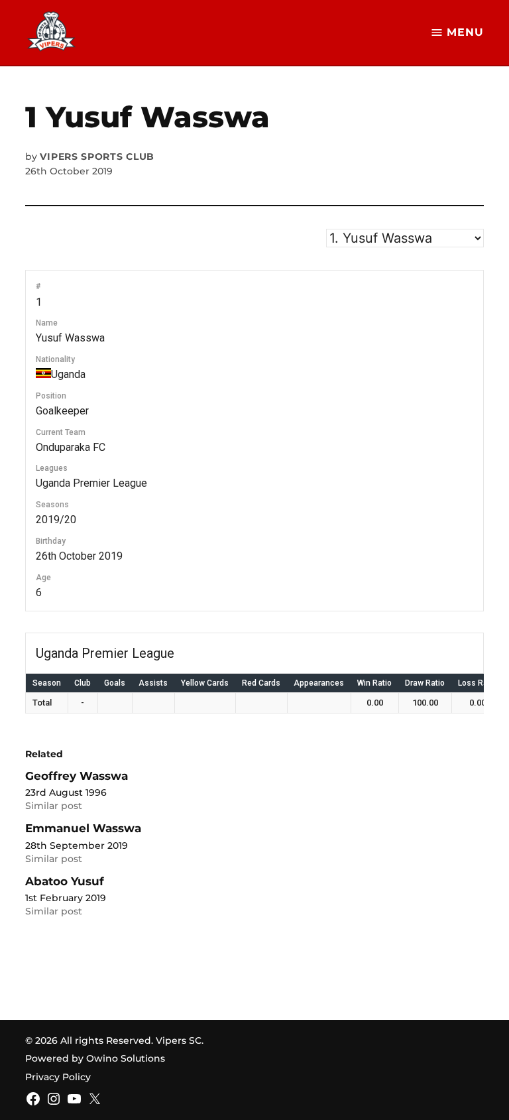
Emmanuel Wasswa (83, 828)
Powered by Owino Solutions (95, 1058)
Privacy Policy (58, 1077)
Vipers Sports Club (97, 156)
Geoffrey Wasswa (76, 775)
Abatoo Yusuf (64, 881)
